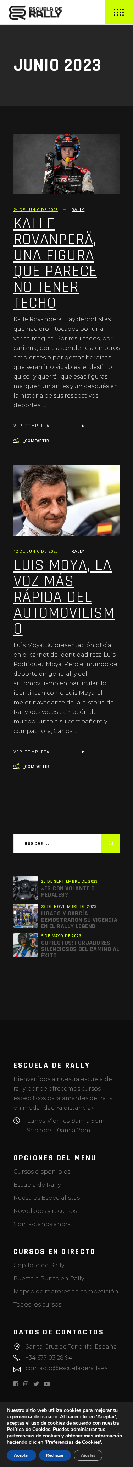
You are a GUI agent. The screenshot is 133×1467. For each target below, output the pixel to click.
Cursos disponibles (41, 1171)
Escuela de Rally (37, 1184)
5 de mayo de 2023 (61, 936)
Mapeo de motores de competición (65, 1291)
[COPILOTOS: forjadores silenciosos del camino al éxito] (25, 945)
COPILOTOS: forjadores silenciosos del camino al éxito (80, 949)
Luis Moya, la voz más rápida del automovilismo (64, 597)
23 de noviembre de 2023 (69, 907)
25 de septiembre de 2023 (69, 882)
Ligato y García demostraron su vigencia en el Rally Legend (79, 919)
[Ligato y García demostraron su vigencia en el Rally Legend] (25, 916)
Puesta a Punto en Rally (48, 1278)
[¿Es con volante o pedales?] (25, 888)
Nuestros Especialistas (46, 1198)
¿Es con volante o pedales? (68, 891)
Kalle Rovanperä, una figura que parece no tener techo (55, 263)
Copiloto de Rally (38, 1265)
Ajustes (88, 1455)
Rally (78, 210)
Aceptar (21, 1455)
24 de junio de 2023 (35, 210)
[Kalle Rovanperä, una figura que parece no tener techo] (66, 164)
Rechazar (55, 1455)
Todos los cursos (37, 1304)
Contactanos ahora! (43, 1224)
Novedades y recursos (45, 1211)
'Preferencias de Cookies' (73, 1442)
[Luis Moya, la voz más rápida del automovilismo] (66, 500)
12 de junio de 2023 (35, 551)
